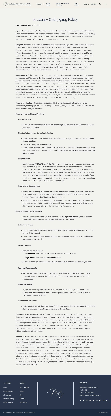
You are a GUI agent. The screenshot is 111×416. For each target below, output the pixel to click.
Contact (22, 399)
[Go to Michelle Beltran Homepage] (14, 4)
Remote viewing (8, 399)
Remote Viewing (48, 4)
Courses (39, 4)
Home (5, 388)
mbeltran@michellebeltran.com (90, 395)
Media (22, 391)
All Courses (7, 395)
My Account (23, 402)
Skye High (105, 412)
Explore (7, 383)
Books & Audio (8, 402)
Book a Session (28, 4)
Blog (21, 395)
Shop (85, 4)
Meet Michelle (77, 4)
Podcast (93, 4)
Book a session (8, 391)
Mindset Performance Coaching (62, 4)
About (22, 383)
